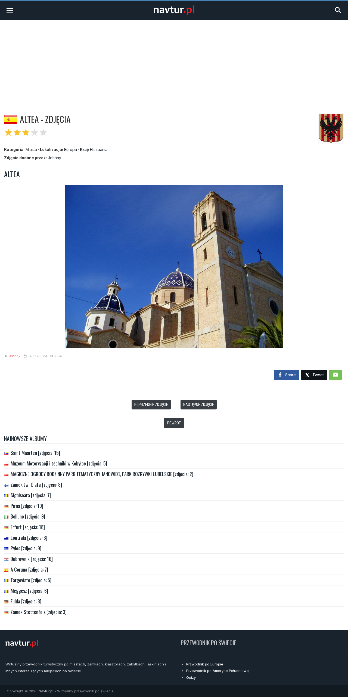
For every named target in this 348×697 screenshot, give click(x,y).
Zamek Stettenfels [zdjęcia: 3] (39, 611)
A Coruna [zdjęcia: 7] (29, 569)
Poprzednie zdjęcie (151, 404)
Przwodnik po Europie (204, 664)
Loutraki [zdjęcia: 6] (29, 537)
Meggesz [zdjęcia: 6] (29, 590)
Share (290, 374)
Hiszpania (98, 149)
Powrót (174, 423)
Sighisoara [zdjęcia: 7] (31, 495)
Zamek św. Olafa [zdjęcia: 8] (36, 484)
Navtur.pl (46, 691)
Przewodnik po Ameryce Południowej (218, 670)
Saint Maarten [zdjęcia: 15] (35, 452)
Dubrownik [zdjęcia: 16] (32, 558)
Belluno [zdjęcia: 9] (28, 516)
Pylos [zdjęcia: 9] (26, 548)
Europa (70, 149)
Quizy (191, 677)
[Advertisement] (174, 61)
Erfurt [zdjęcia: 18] (28, 527)
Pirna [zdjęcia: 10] (27, 505)
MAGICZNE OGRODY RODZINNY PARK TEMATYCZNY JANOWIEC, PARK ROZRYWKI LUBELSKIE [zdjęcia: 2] (102, 473)
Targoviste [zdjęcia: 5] (31, 580)
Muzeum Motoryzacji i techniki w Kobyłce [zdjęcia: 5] (59, 463)
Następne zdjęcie (198, 404)
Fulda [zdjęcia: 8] (26, 601)
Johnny (54, 157)
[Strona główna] (174, 13)
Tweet (317, 374)
